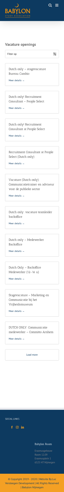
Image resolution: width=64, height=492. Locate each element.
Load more (32, 354)
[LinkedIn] (22, 427)
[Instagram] (17, 427)
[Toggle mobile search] (50, 5)
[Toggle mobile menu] (57, 5)
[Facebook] (12, 427)
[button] (32, 54)
